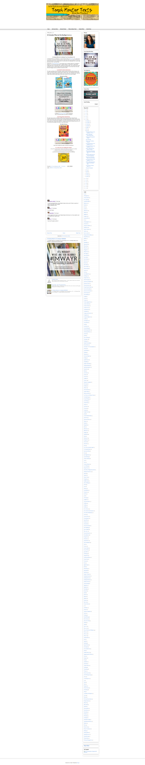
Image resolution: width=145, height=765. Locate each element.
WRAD (85, 723)
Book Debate (86, 259)
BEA (85, 240)
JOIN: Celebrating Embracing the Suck (89, 135)
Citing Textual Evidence (88, 287)
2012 (86, 184)
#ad (84, 193)
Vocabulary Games (55, 279)
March (87, 173)
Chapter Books (86, 277)
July (87, 129)
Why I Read (86, 704)
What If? (85, 702)
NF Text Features (87, 501)
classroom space (86, 292)
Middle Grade (86, 481)
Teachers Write (86, 665)
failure (85, 371)
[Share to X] (69, 166)
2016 (86, 178)
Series (85, 613)
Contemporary (86, 320)
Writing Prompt (86, 736)
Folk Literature (86, 389)
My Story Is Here (55, 29)
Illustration (86, 428)
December (88, 121)
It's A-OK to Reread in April (88, 447)
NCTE (85, 494)
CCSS (85, 272)
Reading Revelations (87, 579)
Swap (85, 659)
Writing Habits (86, 732)
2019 (86, 116)
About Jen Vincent (63, 29)
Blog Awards (86, 244)
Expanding (86, 361)
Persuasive (85, 538)
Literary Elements (87, 464)
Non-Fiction (86, 508)
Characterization (86, 285)
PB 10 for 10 (86, 531)
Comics (85, 298)
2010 (86, 188)
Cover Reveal (86, 322)
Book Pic (85, 262)
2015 (86, 180)
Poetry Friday (86, 548)
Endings (85, 357)
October (87, 124)
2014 (86, 181)
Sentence (85, 609)
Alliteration (86, 210)
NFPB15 (85, 505)
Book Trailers (86, 266)
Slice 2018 (85, 628)
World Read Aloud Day (88, 721)
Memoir (85, 475)
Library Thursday (87, 458)
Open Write (86, 520)
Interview (85, 441)
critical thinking (86, 328)
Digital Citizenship (87, 343)
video (85, 684)
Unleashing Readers (56, 63)
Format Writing (86, 398)
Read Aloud (86, 570)
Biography (85, 242)
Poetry (85, 546)
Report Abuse (86, 745)
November (88, 122)
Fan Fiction (86, 372)
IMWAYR (51, 167)
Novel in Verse (86, 516)
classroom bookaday (87, 289)
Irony (85, 445)
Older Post (78, 233)
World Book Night (87, 719)
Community (86, 311)
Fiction (85, 380)
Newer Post (49, 233)
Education (85, 354)
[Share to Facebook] (70, 166)
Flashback (85, 385)
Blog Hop (85, 246)
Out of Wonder (88, 139)
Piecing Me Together (89, 168)
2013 (86, 183)
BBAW (85, 238)
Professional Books (87, 557)
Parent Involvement (87, 525)
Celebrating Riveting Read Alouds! (90, 137)
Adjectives (85, 203)
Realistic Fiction (86, 581)
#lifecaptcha (86, 195)
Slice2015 (85, 635)
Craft (85, 324)
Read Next (85, 572)
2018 (86, 118)
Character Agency (87, 279)
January (87, 176)
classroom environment (87, 290)
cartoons (85, 270)
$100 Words (86, 199)
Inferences (85, 438)
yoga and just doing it (62, 113)
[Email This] (67, 166)
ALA (85, 207)
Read (85, 566)
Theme (85, 671)
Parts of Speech (86, 529)
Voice (85, 695)
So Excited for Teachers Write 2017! (90, 166)
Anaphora (85, 216)
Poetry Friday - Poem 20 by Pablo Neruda (58, 284)
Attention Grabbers (87, 225)
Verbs (85, 682)
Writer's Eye (86, 727)
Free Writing (86, 400)
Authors (85, 231)
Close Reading (86, 294)
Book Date (71, 58)
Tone (85, 676)
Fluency (85, 387)
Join (84, 453)
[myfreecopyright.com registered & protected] (91, 752)
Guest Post (86, 417)
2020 (86, 114)
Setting (85, 615)
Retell (85, 592)
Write (85, 725)
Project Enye (86, 559)
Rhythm (85, 598)
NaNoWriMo (86, 490)
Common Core (86, 307)
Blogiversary (86, 251)
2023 (86, 109)
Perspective (86, 536)
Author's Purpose (87, 229)
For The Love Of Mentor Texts (89, 395)
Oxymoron (86, 521)
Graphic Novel (86, 412)
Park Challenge (86, 527)
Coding (85, 296)
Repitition (85, 587)
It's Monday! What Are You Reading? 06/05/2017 (90, 160)
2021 (86, 113)
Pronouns (85, 561)
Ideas (85, 426)
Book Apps (86, 253)
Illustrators (86, 430)
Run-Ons (85, 602)
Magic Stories (86, 467)
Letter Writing (86, 456)
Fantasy (85, 374)
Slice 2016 (85, 626)
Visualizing (86, 689)
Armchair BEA (86, 218)
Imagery (85, 432)
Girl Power (86, 406)
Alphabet (85, 214)
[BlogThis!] (68, 166)
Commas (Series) (86, 305)
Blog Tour (85, 247)
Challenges (86, 275)
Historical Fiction (87, 419)
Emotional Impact (87, 356)
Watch (85, 697)
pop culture (86, 551)
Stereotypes (86, 646)
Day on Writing (86, 337)
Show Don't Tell (86, 620)
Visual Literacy (86, 687)
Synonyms (85, 663)
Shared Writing (86, 617)
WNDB (85, 706)
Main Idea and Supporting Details (89, 469)
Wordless (85, 713)
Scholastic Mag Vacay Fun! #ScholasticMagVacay (90, 155)
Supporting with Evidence (88, 654)
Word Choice (86, 710)
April (87, 171)
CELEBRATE (86, 274)
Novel (85, 514)
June (87, 130)
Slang (85, 624)
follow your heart (87, 393)
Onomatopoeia (86, 518)
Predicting (85, 553)
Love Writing (86, 466)
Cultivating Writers (87, 331)
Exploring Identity (87, 365)
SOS (85, 639)
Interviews (85, 443)
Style (85, 650)
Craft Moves (86, 326)
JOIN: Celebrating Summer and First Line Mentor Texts (90, 163)
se (84, 605)
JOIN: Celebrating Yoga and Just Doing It (90, 149)
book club (85, 257)
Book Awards (86, 255)
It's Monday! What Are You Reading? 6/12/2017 (90, 147)
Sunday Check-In (87, 652)
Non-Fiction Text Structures (89, 510)
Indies (85, 436)
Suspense (85, 658)
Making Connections (87, 471)
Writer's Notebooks (87, 728)
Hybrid (85, 423)
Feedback (85, 378)
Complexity (86, 315)
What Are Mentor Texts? (73, 29)
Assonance (85, 223)
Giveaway (85, 408)
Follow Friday (86, 391)
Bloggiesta (86, 249)
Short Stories (86, 618)
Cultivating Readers (87, 329)
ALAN (85, 208)
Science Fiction (86, 603)
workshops (85, 717)
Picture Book (86, 540)
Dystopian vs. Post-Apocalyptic (89, 346)
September (88, 125)
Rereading (85, 589)
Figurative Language (87, 382)
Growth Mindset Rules (87, 415)
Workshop (85, 715)
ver (84, 680)
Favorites (85, 376)
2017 (86, 119)
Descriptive (86, 339)
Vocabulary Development (88, 693)
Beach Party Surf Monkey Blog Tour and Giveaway (90, 158)
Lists (85, 462)
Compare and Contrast (87, 313)
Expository (86, 369)
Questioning (86, 564)
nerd (84, 495)
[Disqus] (63, 184)
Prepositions (86, 555)
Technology (86, 669)
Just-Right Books (87, 454)
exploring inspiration (87, 367)
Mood (85, 484)
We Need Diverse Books (88, 699)
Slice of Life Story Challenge (89, 630)
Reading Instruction (87, 576)
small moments (86, 637)
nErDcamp (85, 497)
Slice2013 (85, 631)
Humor (85, 421)
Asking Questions (87, 221)
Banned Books (86, 236)
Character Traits (86, 283)
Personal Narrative (87, 533)
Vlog (85, 691)
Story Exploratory (87, 648)
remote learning (86, 583)
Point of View (86, 549)
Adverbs (85, 205)
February (87, 174)
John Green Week (87, 451)
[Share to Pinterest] (71, 166)
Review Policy (88, 29)
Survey (85, 656)
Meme (61, 167)
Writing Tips (86, 738)
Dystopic (85, 348)
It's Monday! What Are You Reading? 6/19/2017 (90, 144)
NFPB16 (85, 507)
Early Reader (86, 350)
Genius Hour (86, 402)
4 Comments (63, 166)
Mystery (85, 488)
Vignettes (85, 686)
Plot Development (87, 542)
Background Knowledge (88, 234)
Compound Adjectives (87, 316)
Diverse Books (86, 344)
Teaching (85, 667)
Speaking (85, 643)
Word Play (85, 712)
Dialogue (85, 341)
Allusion (85, 212)
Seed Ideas (85, 607)
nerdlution (85, 499)
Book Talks (86, 264)
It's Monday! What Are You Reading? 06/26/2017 (90, 132)
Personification (86, 535)
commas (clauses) (86, 303)
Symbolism (86, 661)
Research (85, 590)
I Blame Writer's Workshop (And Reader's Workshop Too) (90, 152)
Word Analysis (86, 708)
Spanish (85, 641)
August (87, 127)
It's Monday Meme (56, 167)
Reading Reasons (86, 577)
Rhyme (85, 596)
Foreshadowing (86, 397)
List (84, 460)
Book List (85, 261)
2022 (86, 111)
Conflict (85, 318)
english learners (86, 359)
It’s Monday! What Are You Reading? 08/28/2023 (56, 238)
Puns (84, 563)
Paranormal (86, 523)
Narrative (85, 492)
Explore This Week (87, 363)
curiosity (85, 333)
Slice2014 (85, 633)
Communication (86, 309)
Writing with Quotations (88, 740)
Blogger (78, 762)
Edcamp (85, 352)
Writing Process (86, 734)
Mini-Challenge (86, 482)
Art (84, 220)
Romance (85, 600)
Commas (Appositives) (87, 302)
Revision (85, 594)
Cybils (85, 335)
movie (85, 486)
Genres (85, 404)
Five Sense (85, 384)
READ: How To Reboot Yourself (90, 142)
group (85, 413)
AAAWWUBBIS (86, 201)
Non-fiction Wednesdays (88, 512)
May (87, 170)
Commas (85, 300)
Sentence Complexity (87, 611)
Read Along (86, 568)
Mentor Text (86, 477)
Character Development (88, 281)
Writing (85, 730)
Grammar (85, 410)
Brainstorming (86, 268)
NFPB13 (85, 503)
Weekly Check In (86, 700)
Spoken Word (86, 645)
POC (85, 544)
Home (48, 29)
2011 (86, 186)
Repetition (85, 585)
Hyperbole (85, 425)
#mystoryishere (86, 197)
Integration (86, 439)
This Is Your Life (87, 672)
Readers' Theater (86, 574)
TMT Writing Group (87, 674)
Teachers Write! (81, 29)
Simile (85, 622)
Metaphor (85, 479)
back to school (86, 233)
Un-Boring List (86, 678)
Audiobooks (86, 227)
